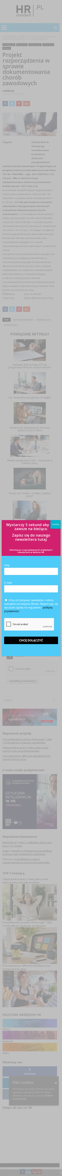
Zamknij (55, 524)
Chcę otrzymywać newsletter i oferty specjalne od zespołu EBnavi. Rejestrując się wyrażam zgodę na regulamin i (31, 605)
